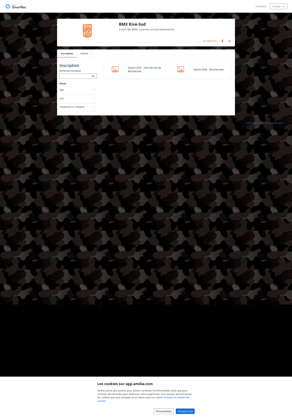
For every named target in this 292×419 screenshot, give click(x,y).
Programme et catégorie (72, 106)
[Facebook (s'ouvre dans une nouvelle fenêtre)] (222, 40)
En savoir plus (210, 40)
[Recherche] (93, 76)
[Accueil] (15, 6)
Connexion (261, 6)
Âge (62, 89)
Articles (84, 53)
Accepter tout (185, 411)
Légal (98, 122)
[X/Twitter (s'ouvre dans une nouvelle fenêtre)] (229, 40)
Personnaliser (164, 411)
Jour (62, 98)
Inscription (67, 53)
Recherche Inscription (70, 70)
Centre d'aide (67, 122)
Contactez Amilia (84, 122)
